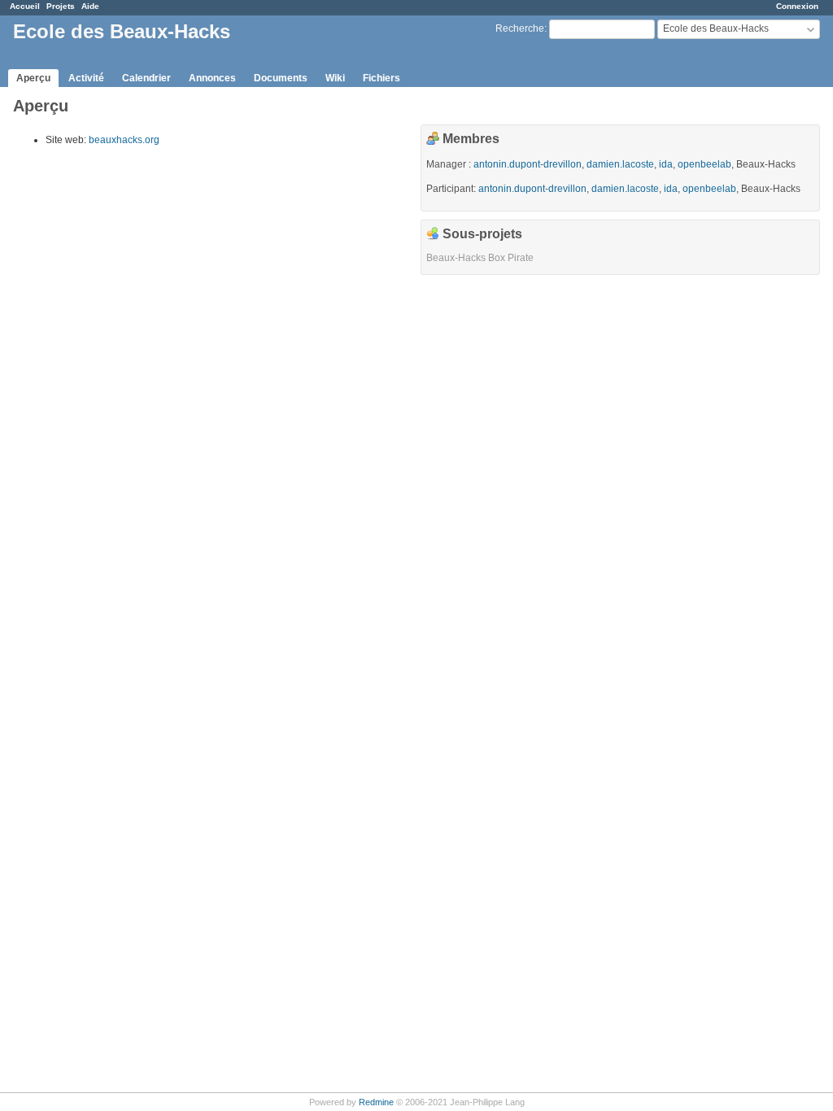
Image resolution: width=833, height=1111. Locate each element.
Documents (280, 78)
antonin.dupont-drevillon (527, 164)
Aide (90, 6)
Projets (60, 6)
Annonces (212, 78)
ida (666, 164)
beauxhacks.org (124, 140)
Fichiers (381, 78)
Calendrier (146, 78)
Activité (86, 78)
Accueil (25, 6)
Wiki (335, 78)
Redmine (376, 1102)
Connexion (797, 6)
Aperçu (33, 78)
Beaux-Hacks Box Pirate (480, 258)
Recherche (519, 28)
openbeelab (704, 164)
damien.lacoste (620, 164)
